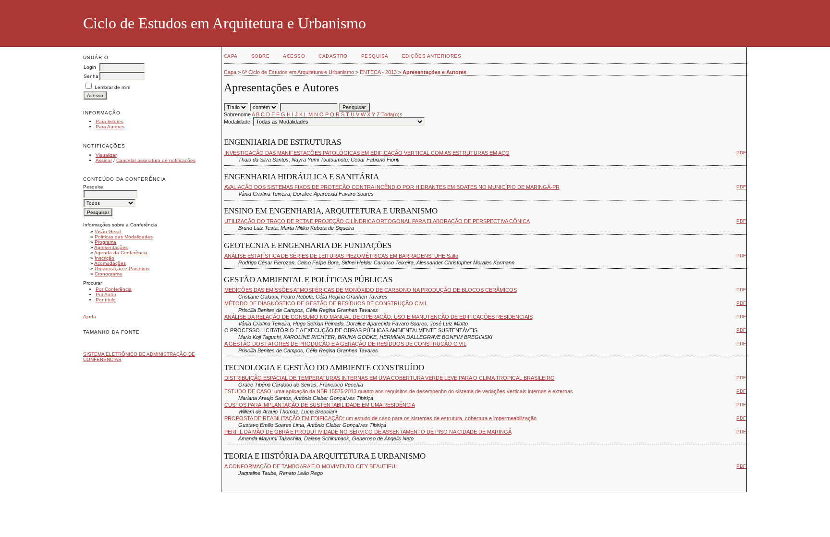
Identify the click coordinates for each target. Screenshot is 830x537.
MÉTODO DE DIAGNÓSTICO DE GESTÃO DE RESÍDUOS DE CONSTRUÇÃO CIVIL (325, 303)
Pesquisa (375, 56)
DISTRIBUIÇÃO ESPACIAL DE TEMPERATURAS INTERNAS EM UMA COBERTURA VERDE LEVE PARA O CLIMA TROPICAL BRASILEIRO (389, 378)
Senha (91, 76)
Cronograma (108, 273)
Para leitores (109, 121)
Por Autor (106, 294)
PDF (741, 152)
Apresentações (111, 247)
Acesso (294, 56)
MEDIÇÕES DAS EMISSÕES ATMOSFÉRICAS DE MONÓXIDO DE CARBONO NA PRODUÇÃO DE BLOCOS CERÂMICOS (370, 290)
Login (90, 67)
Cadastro (332, 56)
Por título (106, 299)
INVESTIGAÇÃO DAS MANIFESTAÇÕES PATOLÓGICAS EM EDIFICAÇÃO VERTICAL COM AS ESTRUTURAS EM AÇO (367, 153)
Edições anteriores (431, 56)
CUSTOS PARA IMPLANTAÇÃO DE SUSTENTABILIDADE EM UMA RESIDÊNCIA (319, 405)
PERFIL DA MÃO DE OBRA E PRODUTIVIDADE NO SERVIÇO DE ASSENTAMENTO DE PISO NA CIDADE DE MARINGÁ (368, 432)
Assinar (104, 160)
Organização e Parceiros (122, 268)
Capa (231, 56)
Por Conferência (114, 289)
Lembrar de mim (112, 87)
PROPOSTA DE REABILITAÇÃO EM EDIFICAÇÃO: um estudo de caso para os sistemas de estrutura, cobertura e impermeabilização (380, 418)
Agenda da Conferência (120, 252)
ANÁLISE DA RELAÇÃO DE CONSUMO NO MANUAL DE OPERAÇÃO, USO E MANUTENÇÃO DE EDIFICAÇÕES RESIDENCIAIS (378, 317)
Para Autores (110, 126)
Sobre (260, 56)
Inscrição (104, 258)
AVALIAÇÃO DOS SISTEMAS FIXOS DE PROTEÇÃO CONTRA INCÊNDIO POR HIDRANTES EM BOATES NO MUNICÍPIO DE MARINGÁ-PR (392, 187)
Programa (105, 242)
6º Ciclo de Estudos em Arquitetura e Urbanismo (298, 72)
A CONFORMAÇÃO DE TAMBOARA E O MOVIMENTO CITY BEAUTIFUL (311, 466)
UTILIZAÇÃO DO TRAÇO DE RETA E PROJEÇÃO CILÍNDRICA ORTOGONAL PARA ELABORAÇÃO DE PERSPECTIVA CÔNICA (377, 221)
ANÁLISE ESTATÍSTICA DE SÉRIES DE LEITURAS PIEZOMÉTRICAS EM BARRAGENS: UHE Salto (341, 256)
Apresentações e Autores (434, 72)
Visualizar (106, 155)
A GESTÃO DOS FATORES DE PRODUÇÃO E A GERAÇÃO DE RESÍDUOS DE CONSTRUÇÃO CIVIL (345, 344)
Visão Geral (108, 231)
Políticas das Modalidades (124, 236)
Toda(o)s (392, 114)
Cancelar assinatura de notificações (155, 160)
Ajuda (89, 316)
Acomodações (110, 263)
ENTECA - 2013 (378, 72)
